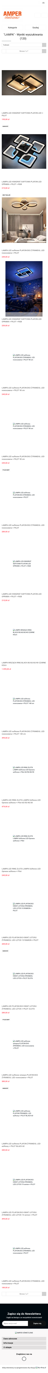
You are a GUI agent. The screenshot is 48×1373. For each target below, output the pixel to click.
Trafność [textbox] (6, 45)
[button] (24, 1339)
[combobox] (24, 45)
